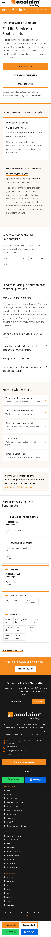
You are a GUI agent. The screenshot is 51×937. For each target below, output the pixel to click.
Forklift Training (12, 814)
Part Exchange (11, 848)
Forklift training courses (11, 583)
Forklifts (9, 794)
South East (10, 877)
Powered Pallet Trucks (14, 810)
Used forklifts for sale (12, 601)
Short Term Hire (11, 798)
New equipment (30, 601)
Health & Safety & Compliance (16, 840)
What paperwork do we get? (16, 358)
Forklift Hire (10, 863)
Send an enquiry (25, 669)
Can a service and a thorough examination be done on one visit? (22, 369)
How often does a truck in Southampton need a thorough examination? (21, 348)
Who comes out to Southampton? (18, 298)
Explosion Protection (13, 852)
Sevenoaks (8, 629)
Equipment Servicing (13, 836)
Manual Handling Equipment (16, 826)
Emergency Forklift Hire (14, 802)
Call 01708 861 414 (25, 84)
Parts (8, 844)
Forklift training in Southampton (13, 575)
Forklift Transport (12, 860)
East (7, 885)
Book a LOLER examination (25, 75)
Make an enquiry (11, 925)
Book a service (25, 67)
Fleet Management (12, 856)
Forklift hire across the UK (15, 531)
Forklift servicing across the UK (17, 549)
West (8, 893)
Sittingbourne (21, 629)
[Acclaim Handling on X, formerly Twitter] (16, 9)
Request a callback (29, 925)
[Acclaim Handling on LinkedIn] (20, 9)
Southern (9, 897)
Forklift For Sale (11, 822)
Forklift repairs (8, 557)
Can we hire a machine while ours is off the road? (22, 336)
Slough (31, 629)
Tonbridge (7, 637)
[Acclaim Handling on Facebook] (13, 9)
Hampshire (35, 620)
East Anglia (10, 881)
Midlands (9, 889)
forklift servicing (24, 487)
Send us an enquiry (24, 762)
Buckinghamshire (21, 620)
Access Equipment (12, 806)
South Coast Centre (16, 128)
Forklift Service (11, 867)
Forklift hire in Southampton (11, 523)
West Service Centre (17, 173)
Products (9, 791)
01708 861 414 (35, 95)
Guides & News (11, 818)
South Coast (10, 905)
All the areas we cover (12, 650)
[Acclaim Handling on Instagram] (24, 9)
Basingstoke (19, 637)
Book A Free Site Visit (35, 10)
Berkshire (7, 620)
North (8, 901)
